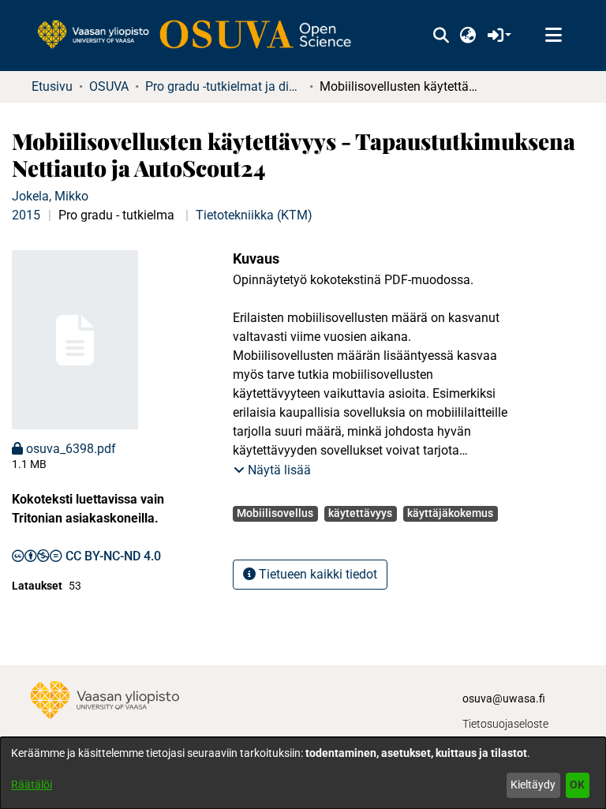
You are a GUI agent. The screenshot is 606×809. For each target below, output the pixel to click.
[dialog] (303, 773)
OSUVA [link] (109, 86)
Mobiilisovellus (275, 513)
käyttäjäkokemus (450, 513)
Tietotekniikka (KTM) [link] (254, 215)
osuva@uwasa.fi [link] (503, 698)
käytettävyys (360, 513)
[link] (202, 35)
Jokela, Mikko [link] (50, 196)
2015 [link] (26, 215)
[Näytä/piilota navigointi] (553, 36)
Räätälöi (31, 784)
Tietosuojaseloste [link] (505, 723)
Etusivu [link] (52, 86)
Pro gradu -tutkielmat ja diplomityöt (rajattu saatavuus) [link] (224, 86)
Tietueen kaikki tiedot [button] (316, 574)
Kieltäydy (533, 784)
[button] (441, 35)
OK (577, 784)
